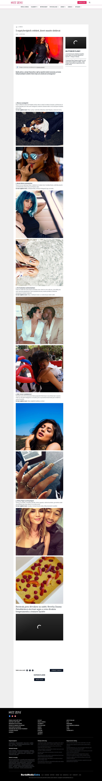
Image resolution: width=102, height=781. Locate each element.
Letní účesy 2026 (29, 753)
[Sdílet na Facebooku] (27, 670)
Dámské (57, 774)
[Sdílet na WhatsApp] (33, 670)
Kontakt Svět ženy (14, 721)
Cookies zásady (13, 730)
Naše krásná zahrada (73, 725)
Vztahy (40, 720)
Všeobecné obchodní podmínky (18, 728)
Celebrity (34, 6)
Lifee (68, 728)
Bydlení (77, 6)
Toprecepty (70, 730)
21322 (17, 34)
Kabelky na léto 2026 (21, 753)
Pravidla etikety (12, 742)
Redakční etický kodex (15, 723)
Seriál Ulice (20, 751)
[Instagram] (12, 716)
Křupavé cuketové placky (14, 760)
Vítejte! (15, 745)
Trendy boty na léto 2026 (14, 754)
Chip (68, 727)
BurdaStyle (65, 774)
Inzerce (11, 732)
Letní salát (15, 766)
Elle (68, 721)
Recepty (40, 733)
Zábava (70, 6)
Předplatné (82, 2)
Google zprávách (40, 67)
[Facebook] (9, 716)
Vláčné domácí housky (21, 762)
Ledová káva (16, 767)
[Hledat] (89, 2)
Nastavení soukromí (15, 727)
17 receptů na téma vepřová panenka (27, 759)
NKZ (61, 774)
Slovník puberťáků (19, 742)
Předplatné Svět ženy (15, 720)
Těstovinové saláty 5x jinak (14, 759)
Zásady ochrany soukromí (16, 725)
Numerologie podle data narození (23, 744)
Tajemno (40, 732)
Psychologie (53, 6)
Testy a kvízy (26, 742)
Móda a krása (25, 6)
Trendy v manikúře (12, 750)
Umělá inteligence (27, 751)
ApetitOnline (70, 720)
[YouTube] (15, 716)
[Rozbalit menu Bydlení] (80, 6)
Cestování (14, 744)
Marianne (69, 723)
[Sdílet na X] (30, 670)
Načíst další (39, 679)
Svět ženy (52, 774)
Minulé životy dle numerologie (23, 750)
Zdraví (62, 6)
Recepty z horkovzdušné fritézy (26, 767)
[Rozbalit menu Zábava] (72, 6)
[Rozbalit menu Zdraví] (65, 6)
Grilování (20, 745)
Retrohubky (43, 6)
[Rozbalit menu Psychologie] (57, 6)
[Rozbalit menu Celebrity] (37, 6)
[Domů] (17, 2)
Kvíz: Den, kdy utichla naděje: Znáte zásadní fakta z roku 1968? (78, 742)
